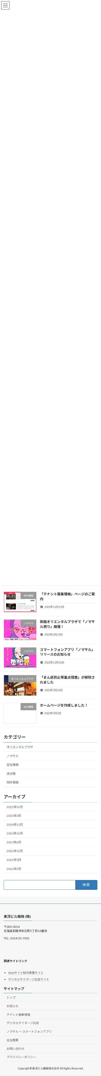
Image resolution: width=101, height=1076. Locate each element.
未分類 (11, 773)
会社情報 (12, 765)
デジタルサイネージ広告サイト (28, 979)
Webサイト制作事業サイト (26, 973)
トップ (11, 997)
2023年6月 (14, 842)
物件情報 (12, 782)
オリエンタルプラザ (20, 747)
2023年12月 (15, 833)
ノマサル (12, 756)
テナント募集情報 (18, 1014)
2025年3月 (14, 816)
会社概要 (12, 1040)
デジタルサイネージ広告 (23, 1023)
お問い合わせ (15, 1049)
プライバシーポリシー (21, 1057)
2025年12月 (15, 807)
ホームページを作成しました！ (64, 705)
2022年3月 (14, 860)
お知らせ (12, 1006)
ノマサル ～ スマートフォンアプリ (29, 1032)
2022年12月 (15, 851)
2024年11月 (15, 824)
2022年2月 (14, 868)
